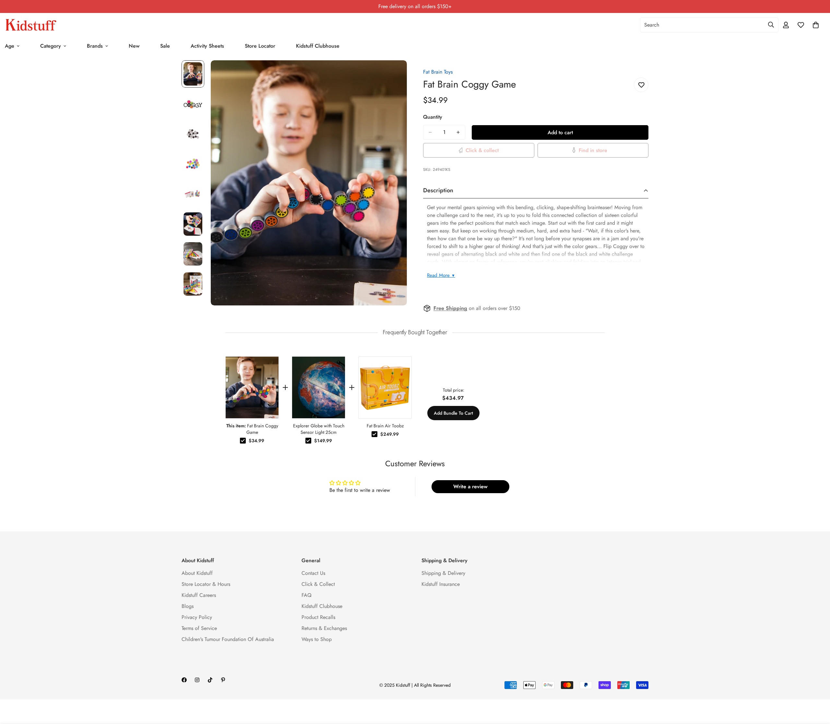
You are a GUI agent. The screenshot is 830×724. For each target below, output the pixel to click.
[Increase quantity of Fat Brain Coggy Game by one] (458, 132)
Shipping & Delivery (443, 573)
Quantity (432, 117)
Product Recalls (318, 617)
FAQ (307, 595)
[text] (415, 332)
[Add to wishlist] (641, 84)
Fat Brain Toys (438, 72)
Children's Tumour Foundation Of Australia (228, 639)
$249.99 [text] (389, 434)
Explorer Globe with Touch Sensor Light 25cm (318, 428)
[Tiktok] (210, 679)
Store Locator (260, 46)
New (134, 46)
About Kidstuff (197, 573)
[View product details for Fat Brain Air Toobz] (385, 387)
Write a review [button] (470, 486)
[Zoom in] (393, 74)
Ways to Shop (317, 639)
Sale (165, 46)
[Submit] (771, 24)
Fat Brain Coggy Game (252, 428)
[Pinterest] (223, 679)
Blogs (188, 606)
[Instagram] (197, 679)
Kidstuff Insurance (440, 584)
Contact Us (313, 573)
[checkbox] (243, 441)
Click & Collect (318, 584)
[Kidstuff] (31, 25)
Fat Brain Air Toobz (385, 425)
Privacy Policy (197, 617)
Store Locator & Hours (206, 584)
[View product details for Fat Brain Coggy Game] (252, 387)
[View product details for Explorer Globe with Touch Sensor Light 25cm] (318, 387)
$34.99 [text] (256, 440)
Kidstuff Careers (199, 595)
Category (50, 46)
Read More (441, 275)
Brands (95, 46)
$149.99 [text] (323, 440)
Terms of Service (199, 628)
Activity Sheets (207, 46)
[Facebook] (184, 679)
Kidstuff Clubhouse (317, 46)
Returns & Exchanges (324, 628)
